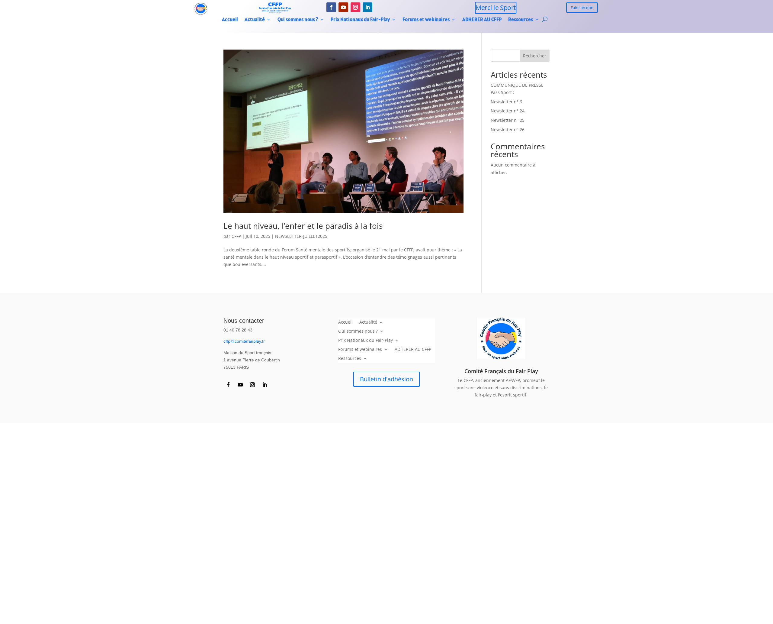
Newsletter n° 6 (506, 102)
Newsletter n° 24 (507, 111)
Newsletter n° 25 (507, 120)
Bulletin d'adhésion (386, 379)
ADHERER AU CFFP (482, 20)
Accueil (230, 20)
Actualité (255, 20)
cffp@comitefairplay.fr (244, 341)
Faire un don (582, 7)
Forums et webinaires (426, 20)
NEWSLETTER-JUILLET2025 (301, 236)
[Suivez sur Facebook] (331, 7)
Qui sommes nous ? (297, 20)
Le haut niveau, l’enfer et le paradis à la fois (303, 225)
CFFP (236, 236)
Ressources (520, 20)
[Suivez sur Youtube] (343, 7)
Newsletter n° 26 (507, 129)
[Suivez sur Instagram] (355, 7)
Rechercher (534, 56)
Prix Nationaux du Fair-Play (360, 20)
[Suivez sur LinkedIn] (367, 7)
